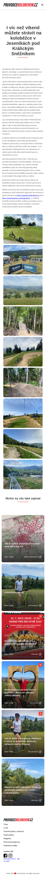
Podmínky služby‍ (10, 845)
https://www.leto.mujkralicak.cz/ (28, 195)
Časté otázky (9, 835)
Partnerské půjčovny (12, 842)
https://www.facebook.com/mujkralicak (16, 198)
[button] (42, 5)
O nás (6, 828)
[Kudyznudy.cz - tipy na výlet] (12, 861)
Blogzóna (7, 838)
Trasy (6, 824)
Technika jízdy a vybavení (14, 831)
